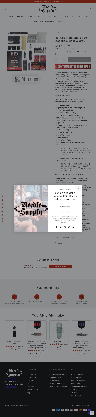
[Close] (79, 188)
